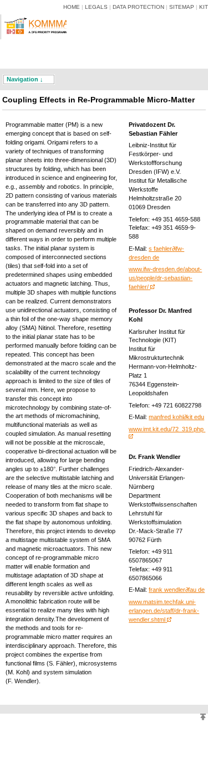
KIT (203, 7)
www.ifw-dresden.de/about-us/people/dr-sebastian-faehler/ (165, 278)
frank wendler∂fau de (177, 589)
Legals (96, 7)
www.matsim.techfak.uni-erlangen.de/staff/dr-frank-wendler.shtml (164, 610)
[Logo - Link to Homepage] (37, 43)
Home (71, 7)
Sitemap (181, 7)
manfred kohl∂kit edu (176, 417)
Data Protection (138, 7)
